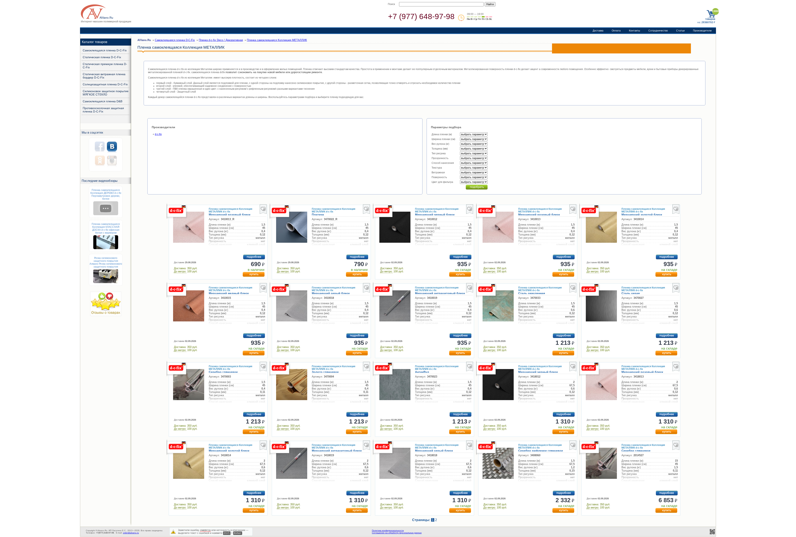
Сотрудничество (658, 30)
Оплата (616, 30)
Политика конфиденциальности (388, 530)
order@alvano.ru (131, 533)
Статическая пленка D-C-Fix (102, 57)
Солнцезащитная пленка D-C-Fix (105, 84)
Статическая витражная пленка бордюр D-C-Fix (104, 75)
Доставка (598, 30)
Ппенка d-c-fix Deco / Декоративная (221, 40)
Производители (702, 30)
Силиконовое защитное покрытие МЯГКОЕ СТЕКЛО (106, 92)
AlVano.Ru (144, 40)
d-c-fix (158, 134)
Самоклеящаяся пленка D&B (102, 101)
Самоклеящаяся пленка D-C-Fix (105, 50)
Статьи (680, 30)
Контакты (634, 30)
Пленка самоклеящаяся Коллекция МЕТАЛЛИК (277, 40)
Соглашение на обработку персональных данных (397, 533)
